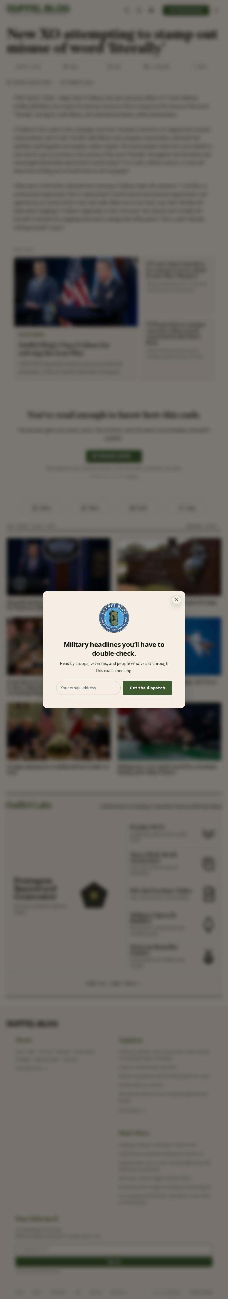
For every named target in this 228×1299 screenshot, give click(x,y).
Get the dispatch (147, 688)
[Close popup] (176, 599)
